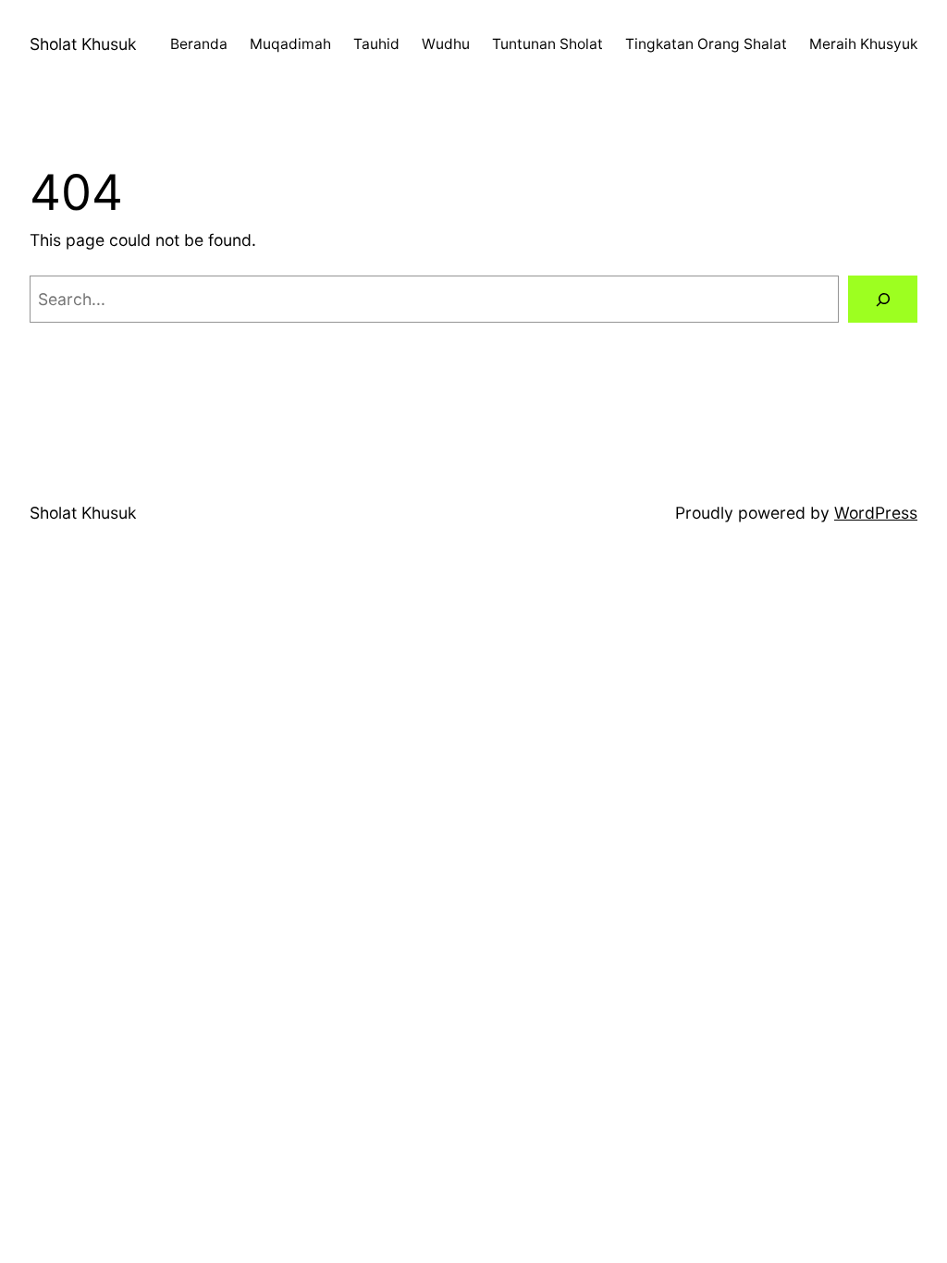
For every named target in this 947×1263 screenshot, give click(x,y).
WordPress (875, 512)
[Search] (882, 299)
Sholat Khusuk (83, 44)
